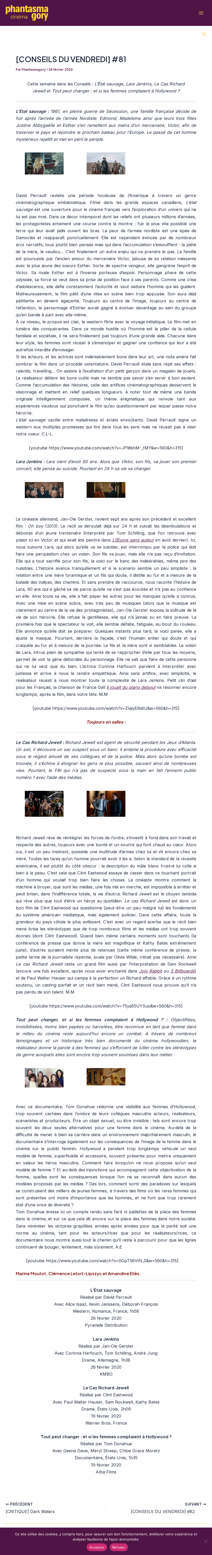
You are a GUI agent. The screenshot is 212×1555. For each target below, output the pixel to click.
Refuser (118, 1547)
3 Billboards (182, 971)
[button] (204, 34)
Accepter (96, 1547)
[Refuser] (205, 1541)
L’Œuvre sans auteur (133, 540)
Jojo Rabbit (150, 971)
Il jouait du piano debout (131, 687)
